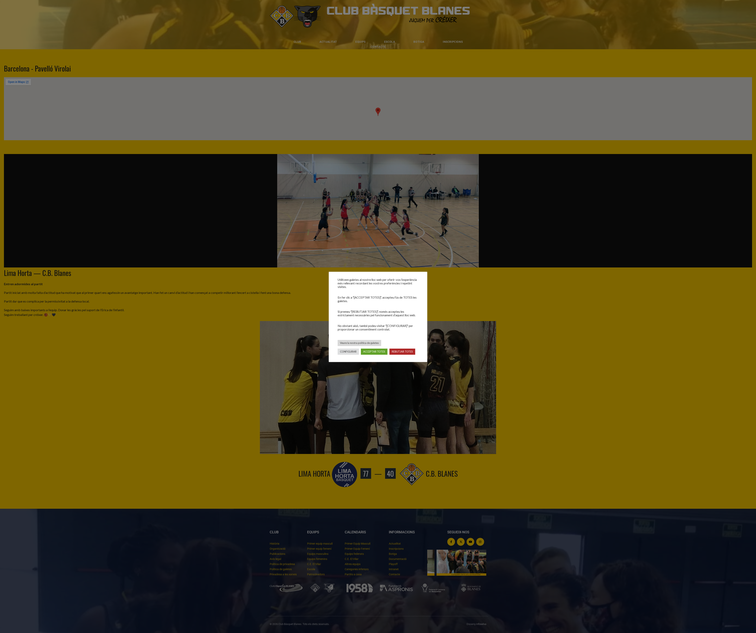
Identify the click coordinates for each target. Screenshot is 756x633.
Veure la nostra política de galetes (359, 342)
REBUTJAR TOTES (402, 351)
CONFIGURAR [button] (348, 351)
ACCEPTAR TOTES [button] (374, 351)
